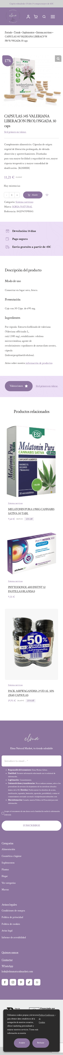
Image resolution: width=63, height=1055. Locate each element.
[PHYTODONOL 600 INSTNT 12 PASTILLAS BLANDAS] (31, 533)
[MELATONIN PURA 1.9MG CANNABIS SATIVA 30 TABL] (31, 427)
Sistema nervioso (44, 32)
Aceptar (22, 1042)
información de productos (39, 363)
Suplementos (28, 32)
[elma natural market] (13, 9)
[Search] (44, 16)
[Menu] (53, 16)
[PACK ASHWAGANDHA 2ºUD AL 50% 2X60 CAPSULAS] (31, 611)
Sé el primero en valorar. (15, 132)
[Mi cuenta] (28, 17)
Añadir (35, 194)
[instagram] (13, 982)
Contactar (7, 960)
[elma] (31, 735)
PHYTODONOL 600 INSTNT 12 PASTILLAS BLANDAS (26, 589)
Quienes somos (10, 953)
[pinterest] (21, 982)
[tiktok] (29, 982)
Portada (8, 32)
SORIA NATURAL (22, 206)
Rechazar (40, 1042)
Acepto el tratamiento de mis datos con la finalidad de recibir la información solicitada (32, 813)
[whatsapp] (37, 982)
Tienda (17, 32)
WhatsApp (7, 966)
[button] (58, 58)
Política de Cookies (42, 1019)
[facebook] (5, 982)
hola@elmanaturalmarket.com (17, 971)
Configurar (49, 1015)
